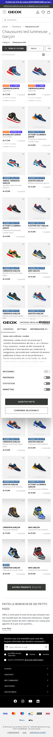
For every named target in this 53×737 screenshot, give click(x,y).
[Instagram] (22, 702)
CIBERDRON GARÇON (11, 271)
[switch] (47, 377)
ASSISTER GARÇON (35, 181)
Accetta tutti (26, 401)
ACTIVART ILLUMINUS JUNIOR (37, 136)
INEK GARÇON (34, 271)
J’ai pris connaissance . (26, 660)
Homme (46, 654)
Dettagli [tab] (21, 329)
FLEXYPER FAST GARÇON (38, 226)
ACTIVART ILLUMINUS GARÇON (37, 485)
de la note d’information (34, 660)
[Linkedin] (38, 702)
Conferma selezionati (26, 410)
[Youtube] (30, 702)
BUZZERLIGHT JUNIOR (12, 135)
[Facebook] (15, 702)
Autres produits (26, 587)
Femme (32, 654)
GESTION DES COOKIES (38, 732)
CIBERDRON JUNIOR (11, 88)
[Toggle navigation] (4, 12)
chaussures (16, 26)
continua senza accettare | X (35, 322)
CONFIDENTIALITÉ (13, 732)
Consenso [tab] (8, 329)
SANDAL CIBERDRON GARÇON (11, 182)
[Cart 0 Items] (48, 13)
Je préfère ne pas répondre (14, 654)
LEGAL (24, 732)
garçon (5, 26)
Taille (34, 48)
